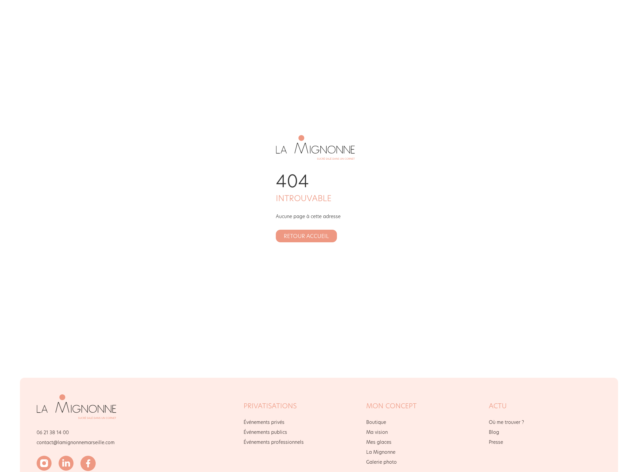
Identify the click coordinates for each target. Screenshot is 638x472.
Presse (496, 442)
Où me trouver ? (506, 422)
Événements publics (265, 432)
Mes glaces (378, 442)
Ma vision (377, 432)
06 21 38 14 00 (53, 432)
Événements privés (264, 422)
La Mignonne (380, 452)
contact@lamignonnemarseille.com (76, 442)
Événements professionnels (274, 442)
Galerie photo (381, 462)
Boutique (376, 422)
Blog (494, 432)
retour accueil (306, 235)
